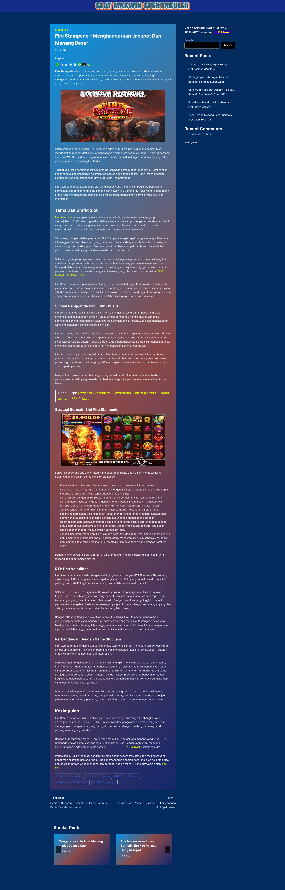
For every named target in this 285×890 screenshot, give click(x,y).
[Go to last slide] (58, 849)
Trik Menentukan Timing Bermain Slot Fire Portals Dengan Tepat (138, 845)
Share (90, 65)
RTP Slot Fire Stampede (126, 776)
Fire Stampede (64, 217)
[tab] (107, 867)
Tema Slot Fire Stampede (103, 782)
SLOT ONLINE (61, 30)
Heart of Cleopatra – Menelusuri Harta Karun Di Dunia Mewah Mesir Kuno (78, 803)
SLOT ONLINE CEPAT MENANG (123, 746)
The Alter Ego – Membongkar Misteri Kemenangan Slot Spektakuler (146, 803)
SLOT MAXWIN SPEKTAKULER (71, 782)
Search (189, 40)
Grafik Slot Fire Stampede (97, 776)
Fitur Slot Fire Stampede (68, 776)
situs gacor (191, 142)
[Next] (167, 849)
